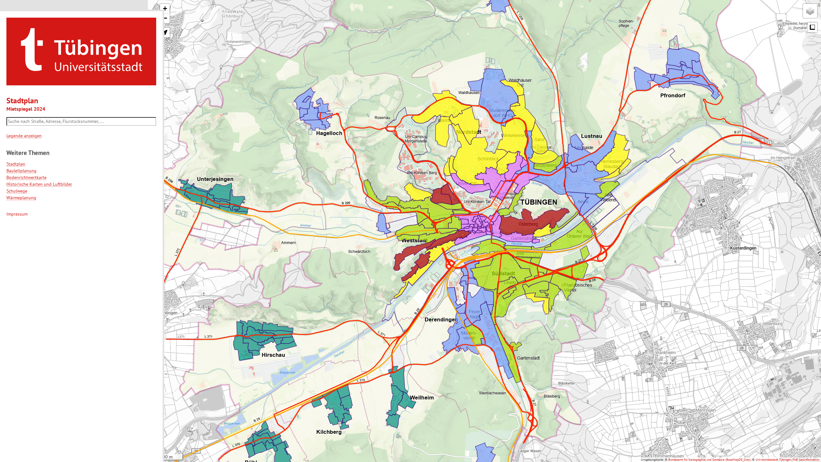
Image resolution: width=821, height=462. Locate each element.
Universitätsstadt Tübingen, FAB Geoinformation (787, 460)
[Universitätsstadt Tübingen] (81, 51)
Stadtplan (15, 164)
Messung (812, 27)
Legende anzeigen (24, 136)
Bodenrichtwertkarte (26, 177)
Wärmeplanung (21, 198)
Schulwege (16, 191)
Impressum (17, 214)
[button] (165, 8)
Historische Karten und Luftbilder (39, 184)
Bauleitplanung (21, 171)
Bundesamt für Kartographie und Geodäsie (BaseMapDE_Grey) (709, 460)
